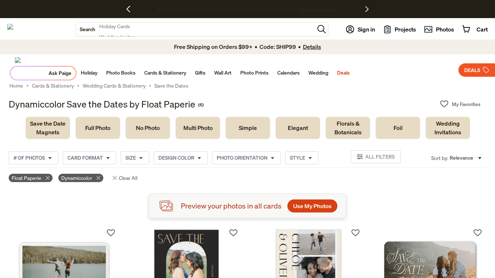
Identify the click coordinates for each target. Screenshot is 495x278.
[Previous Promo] (131, 9)
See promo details (318, 9)
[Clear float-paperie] (47, 178)
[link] (48, 128)
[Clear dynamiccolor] (98, 178)
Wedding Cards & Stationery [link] (114, 85)
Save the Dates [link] (171, 85)
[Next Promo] (367, 9)
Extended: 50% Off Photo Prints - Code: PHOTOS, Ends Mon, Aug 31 (227, 9)
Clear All (128, 177)
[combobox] (195, 29)
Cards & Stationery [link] (53, 85)
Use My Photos (312, 206)
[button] (321, 29)
